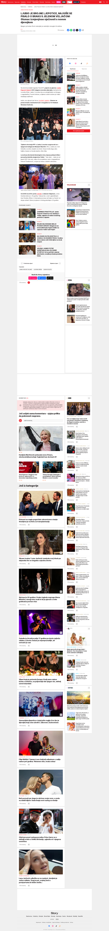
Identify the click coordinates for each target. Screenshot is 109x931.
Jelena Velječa (48, 269)
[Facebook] (70, 63)
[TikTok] (81, 63)
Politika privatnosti (65, 922)
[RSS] (87, 63)
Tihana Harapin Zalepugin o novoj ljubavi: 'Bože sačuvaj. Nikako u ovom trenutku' (52, 476)
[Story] (4, 2)
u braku (39, 194)
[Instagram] (76, 63)
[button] (61, 30)
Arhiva (71, 922)
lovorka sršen (38, 269)
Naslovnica (23, 6)
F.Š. (22, 29)
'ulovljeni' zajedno (43, 100)
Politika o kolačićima (46, 922)
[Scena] (57, 919)
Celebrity (30, 6)
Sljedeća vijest (54, 263)
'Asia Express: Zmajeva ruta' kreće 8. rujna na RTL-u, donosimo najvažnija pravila (28, 476)
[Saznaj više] (89, 185)
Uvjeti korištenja (56, 922)
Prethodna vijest (28, 263)
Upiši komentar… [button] (28, 420)
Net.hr (20, 452)
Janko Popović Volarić (26, 269)
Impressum (38, 922)
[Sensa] (52, 919)
